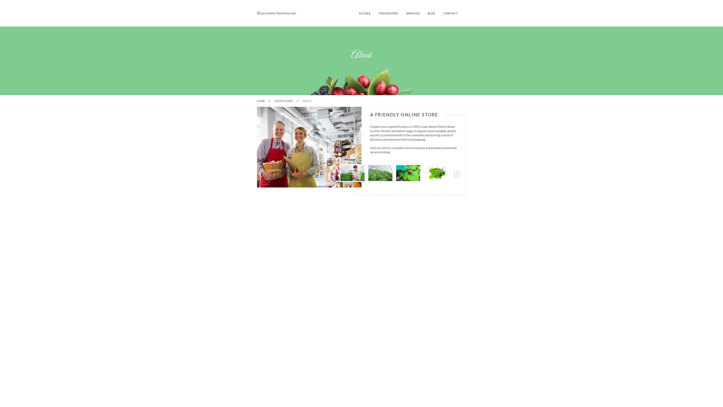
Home (261, 101)
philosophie (388, 13)
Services (413, 13)
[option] (352, 173)
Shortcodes (284, 101)
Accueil (365, 13)
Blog (431, 13)
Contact (450, 13)
